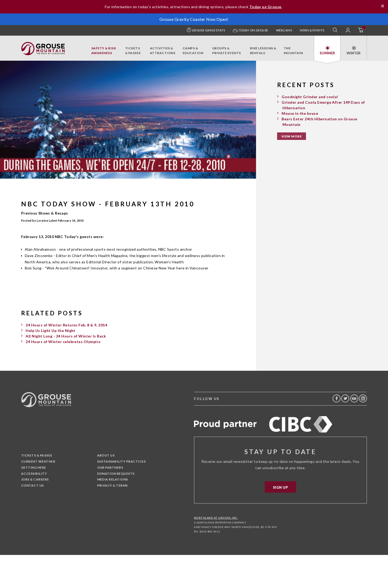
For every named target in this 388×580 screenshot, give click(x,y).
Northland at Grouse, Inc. (216, 517)
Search (335, 30)
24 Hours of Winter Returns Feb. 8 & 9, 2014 (66, 325)
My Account (348, 30)
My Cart (360, 30)
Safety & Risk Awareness (103, 50)
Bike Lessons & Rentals (263, 50)
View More (291, 136)
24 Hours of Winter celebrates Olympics (63, 341)
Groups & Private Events (226, 50)
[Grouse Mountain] (43, 44)
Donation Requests (116, 474)
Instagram (363, 398)
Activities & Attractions (162, 50)
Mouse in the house (300, 113)
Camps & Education (193, 50)
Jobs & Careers (35, 479)
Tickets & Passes (133, 50)
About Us (106, 455)
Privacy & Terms (112, 485)
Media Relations (112, 479)
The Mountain (293, 50)
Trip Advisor (354, 398)
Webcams (284, 30)
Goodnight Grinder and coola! (310, 96)
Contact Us (32, 485)
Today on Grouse (253, 30)
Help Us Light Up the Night (50, 330)
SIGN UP (280, 487)
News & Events (312, 30)
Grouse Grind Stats (208, 30)
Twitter (345, 398)
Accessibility (34, 474)
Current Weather (38, 461)
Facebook (336, 398)
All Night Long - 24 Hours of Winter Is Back (66, 336)
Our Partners (110, 467)
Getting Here (33, 467)
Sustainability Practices (121, 461)
